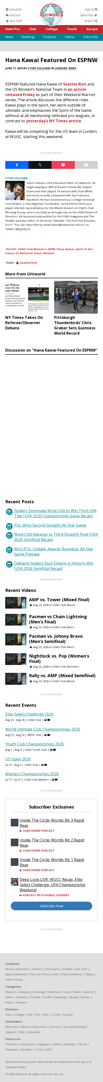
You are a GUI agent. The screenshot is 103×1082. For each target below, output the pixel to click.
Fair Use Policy (40, 974)
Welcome (11, 1026)
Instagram (42, 1044)
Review (85, 997)
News (9, 37)
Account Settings (75, 1026)
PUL (37, 1014)
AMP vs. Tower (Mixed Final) (59, 599)
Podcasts (50, 37)
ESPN (51, 249)
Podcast (21, 997)
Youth (72, 29)
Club (32, 29)
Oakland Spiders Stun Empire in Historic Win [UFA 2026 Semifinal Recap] (53, 566)
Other (9, 997)
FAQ (21, 1032)
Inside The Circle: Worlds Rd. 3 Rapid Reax (52, 823)
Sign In (89, 9)
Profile (47, 997)
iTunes (39, 1049)
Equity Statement (16, 974)
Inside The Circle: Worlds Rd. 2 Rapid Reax (52, 842)
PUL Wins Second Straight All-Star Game (50, 525)
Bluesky (70, 1044)
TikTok (82, 1044)
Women (48, 253)
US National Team (28, 253)
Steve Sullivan (39, 68)
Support (10, 1032)
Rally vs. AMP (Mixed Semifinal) (62, 675)
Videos (70, 37)
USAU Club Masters (36, 779)
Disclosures (52, 969)
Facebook (26, 1044)
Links (67, 992)
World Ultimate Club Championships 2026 (42, 729)
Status (89, 974)
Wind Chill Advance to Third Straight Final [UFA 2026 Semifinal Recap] (56, 537)
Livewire (61, 68)
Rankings (28, 37)
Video (9, 1002)
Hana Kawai (65, 249)
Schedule (15, 9)
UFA (29, 1014)
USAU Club (34, 720)
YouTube (11, 1044)
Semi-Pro (12, 29)
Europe (92, 29)
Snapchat (11, 1049)
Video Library (14, 979)
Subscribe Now (51, 906)
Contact (37, 969)
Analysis (25, 992)
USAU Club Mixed (63, 605)
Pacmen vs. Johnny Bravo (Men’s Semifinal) (56, 638)
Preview (34, 997)
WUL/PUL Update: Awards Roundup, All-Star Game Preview (53, 551)
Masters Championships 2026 (32, 774)
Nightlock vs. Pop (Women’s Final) (59, 658)
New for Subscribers (34, 1026)
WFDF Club (34, 735)
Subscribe (87, 15)
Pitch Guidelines (71, 974)
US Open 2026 (18, 759)
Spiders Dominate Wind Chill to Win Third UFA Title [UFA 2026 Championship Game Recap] (55, 513)
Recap (73, 997)
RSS (49, 1049)
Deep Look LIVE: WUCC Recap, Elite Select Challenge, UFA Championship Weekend (52, 885)
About (9, 969)
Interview (54, 992)
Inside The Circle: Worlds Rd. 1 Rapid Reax (52, 862)
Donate (67, 969)
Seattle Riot (74, 84)
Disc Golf (15, 21)
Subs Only (90, 37)
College (52, 29)
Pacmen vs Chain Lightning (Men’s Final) (58, 619)
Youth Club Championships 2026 (34, 744)
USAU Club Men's (63, 627)
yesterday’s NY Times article (53, 120)
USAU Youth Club (36, 749)
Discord (14, 15)
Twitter (57, 1044)
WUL (46, 1014)
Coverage (39, 992)
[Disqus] (51, 422)
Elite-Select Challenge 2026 (29, 714)
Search (89, 21)
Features (11, 992)
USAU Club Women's (32, 249)
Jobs (55, 974)
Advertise (22, 969)
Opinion (88, 992)
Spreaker (26, 1049)
